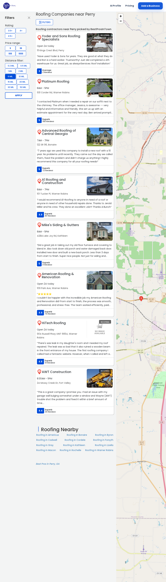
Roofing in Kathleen (74, 445)
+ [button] (121, 16)
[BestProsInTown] (9, 6)
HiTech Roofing (54, 323)
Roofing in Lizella (104, 445)
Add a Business (150, 5)
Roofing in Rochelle (70, 450)
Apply (18, 95)
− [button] (121, 21)
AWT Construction (56, 371)
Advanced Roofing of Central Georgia (59, 132)
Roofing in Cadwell (46, 440)
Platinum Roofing (55, 81)
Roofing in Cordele (75, 440)
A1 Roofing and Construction (54, 181)
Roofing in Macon (46, 450)
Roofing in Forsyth (103, 440)
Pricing (129, 5)
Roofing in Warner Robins (99, 450)
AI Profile (115, 5)
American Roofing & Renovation (58, 275)
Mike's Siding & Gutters (60, 225)
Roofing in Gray (44, 445)
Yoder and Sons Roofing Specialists (61, 37)
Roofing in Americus (47, 435)
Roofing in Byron (104, 435)
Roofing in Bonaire (77, 435)
